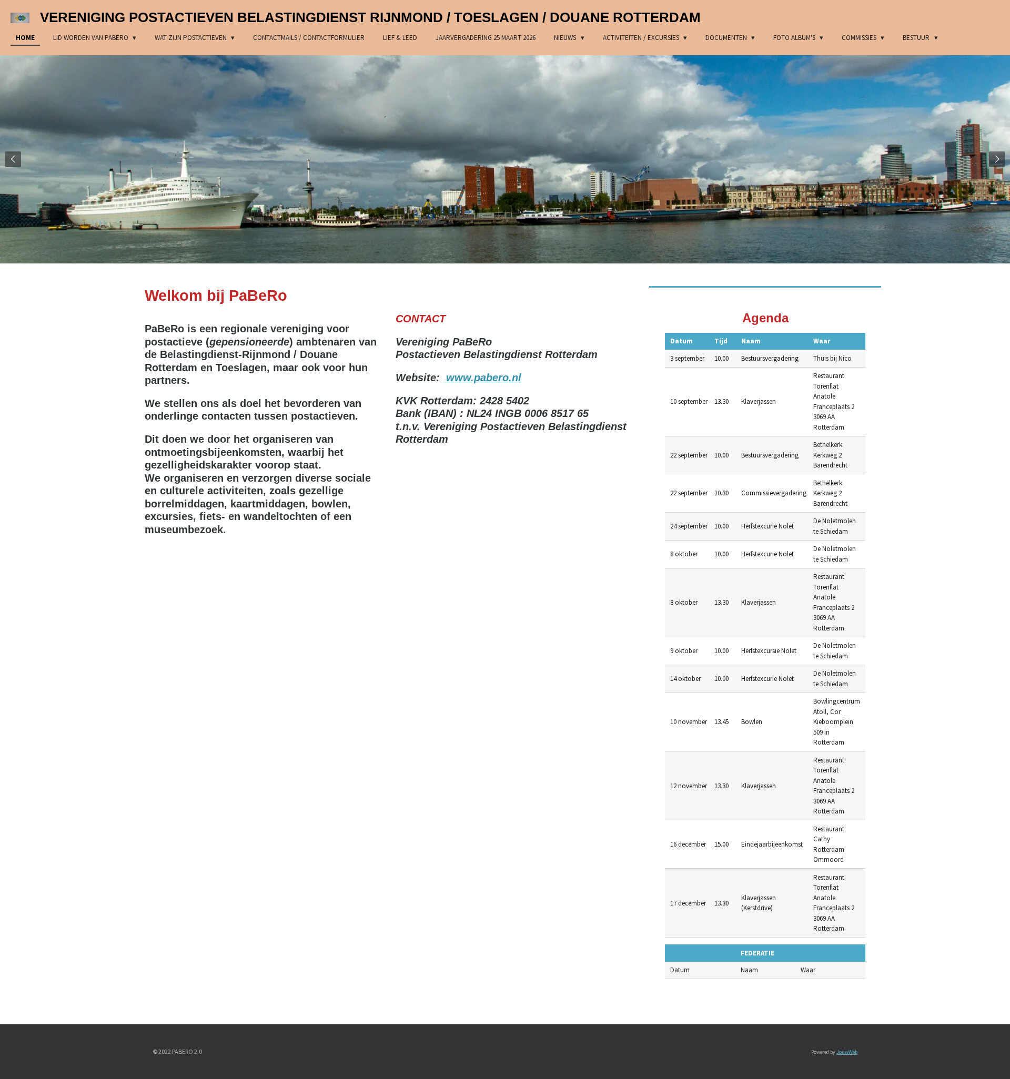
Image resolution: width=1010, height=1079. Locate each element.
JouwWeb (846, 1052)
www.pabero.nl (482, 377)
